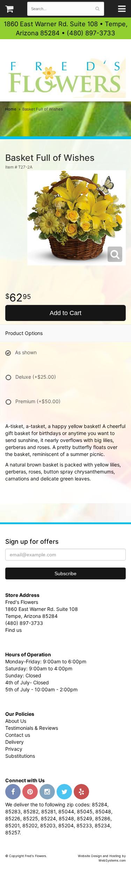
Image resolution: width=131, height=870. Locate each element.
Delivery (14, 742)
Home (10, 109)
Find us (13, 630)
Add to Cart (65, 312)
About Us (15, 721)
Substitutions (20, 756)
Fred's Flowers (65, 77)
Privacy (13, 749)
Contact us (17, 735)
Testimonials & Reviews (31, 728)
